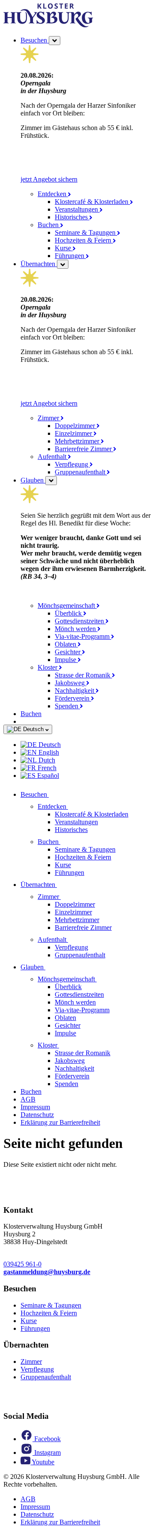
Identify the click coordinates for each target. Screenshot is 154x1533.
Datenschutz (37, 1114)
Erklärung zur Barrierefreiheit (60, 1122)
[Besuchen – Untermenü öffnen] (54, 40)
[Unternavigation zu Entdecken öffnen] (73, 806)
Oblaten (66, 644)
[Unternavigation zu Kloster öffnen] (64, 1045)
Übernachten (39, 263)
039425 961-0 (22, 1264)
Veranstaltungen (77, 209)
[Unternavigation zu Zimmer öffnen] (66, 896)
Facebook (47, 1438)
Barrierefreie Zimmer (84, 448)
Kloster (48, 667)
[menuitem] (86, 745)
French (46, 767)
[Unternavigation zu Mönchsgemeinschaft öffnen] (102, 979)
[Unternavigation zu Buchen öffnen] (65, 841)
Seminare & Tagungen (86, 232)
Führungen (70, 255)
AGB (28, 1099)
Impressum (35, 1107)
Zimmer (49, 418)
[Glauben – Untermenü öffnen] (51, 480)
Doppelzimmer (76, 425)
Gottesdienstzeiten (80, 621)
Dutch (46, 760)
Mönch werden (76, 628)
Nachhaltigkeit (75, 690)
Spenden (67, 706)
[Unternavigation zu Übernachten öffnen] (62, 884)
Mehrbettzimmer (78, 441)
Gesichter (68, 652)
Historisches (72, 217)
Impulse (66, 659)
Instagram (47, 1452)
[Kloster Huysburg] (48, 25)
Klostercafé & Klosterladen (92, 201)
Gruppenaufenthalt (81, 472)
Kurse (64, 248)
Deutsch (33, 729)
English (48, 752)
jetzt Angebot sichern (49, 179)
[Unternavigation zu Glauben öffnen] (50, 967)
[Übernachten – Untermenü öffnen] (62, 264)
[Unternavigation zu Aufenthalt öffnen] (73, 939)
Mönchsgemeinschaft (67, 605)
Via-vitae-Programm (83, 636)
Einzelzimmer (74, 433)
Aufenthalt (53, 456)
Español (47, 775)
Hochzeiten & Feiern (84, 240)
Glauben (33, 480)
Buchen (49, 224)
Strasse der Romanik (83, 675)
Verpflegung (72, 464)
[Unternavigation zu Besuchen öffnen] (54, 794)
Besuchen (35, 40)
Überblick (69, 613)
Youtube (42, 1462)
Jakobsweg (70, 682)
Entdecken (53, 193)
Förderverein (73, 698)
